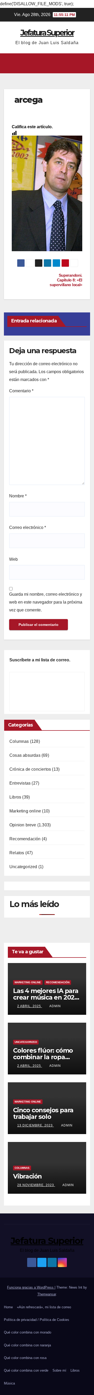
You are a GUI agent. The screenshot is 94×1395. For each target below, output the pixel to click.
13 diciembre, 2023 (35, 1125)
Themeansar (46, 1294)
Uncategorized (23, 866)
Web (13, 559)
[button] (45, 63)
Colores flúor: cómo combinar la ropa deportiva (43, 1057)
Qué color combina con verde (26, 1370)
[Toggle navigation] (85, 63)
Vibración (27, 1176)
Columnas (19, 741)
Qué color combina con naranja (27, 1345)
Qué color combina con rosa (25, 1358)
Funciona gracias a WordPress (31, 1287)
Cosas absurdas (24, 755)
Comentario (21, 391)
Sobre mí (59, 1370)
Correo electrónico (27, 527)
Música (9, 1383)
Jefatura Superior (47, 33)
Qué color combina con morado (27, 1332)
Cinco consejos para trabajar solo (43, 1113)
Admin (55, 1006)
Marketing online (25, 811)
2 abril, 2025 (29, 1006)
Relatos (16, 853)
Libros (15, 797)
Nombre (18, 496)
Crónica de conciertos (30, 769)
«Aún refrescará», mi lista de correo (44, 1307)
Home (8, 1307)
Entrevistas (20, 783)
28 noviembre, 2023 (36, 1185)
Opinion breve (22, 825)
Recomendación (25, 839)
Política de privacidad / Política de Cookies (36, 1320)
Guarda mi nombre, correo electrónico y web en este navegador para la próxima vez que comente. (45, 602)
